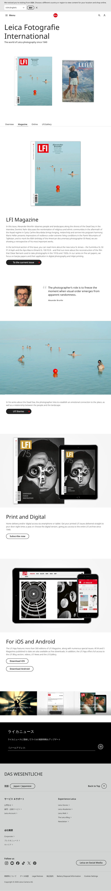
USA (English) (11, 7)
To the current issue (23, 262)
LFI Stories (18, 411)
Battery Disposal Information (69, 876)
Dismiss (36, 7)
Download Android (20, 668)
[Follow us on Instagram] (6, 863)
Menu (12, 15)
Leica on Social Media (91, 862)
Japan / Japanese (22, 786)
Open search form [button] (99, 15)
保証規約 (50, 876)
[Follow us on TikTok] (23, 863)
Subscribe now (17, 536)
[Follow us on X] (29, 863)
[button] (104, 786)
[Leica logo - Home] (55, 15)
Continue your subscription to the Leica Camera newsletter (100, 746)
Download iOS (17, 661)
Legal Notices (37, 876)
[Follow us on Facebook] (18, 863)
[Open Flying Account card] (104, 15)
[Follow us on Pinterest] (35, 863)
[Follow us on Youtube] (12, 863)
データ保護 (24, 876)
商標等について (10, 876)
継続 (30, 7)
